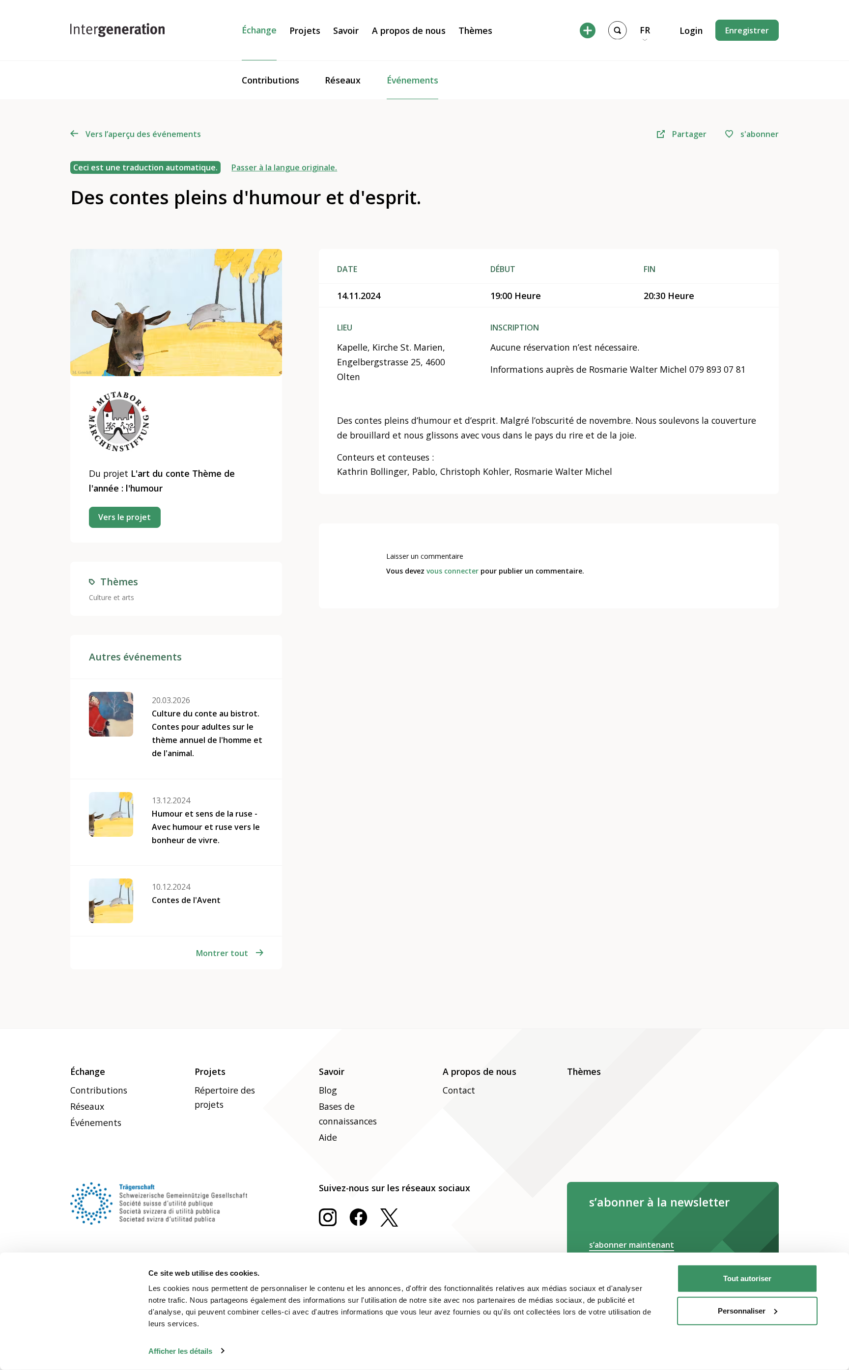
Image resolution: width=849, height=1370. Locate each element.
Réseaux (343, 80)
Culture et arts (111, 597)
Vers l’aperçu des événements (143, 134)
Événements (412, 80)
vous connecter (452, 570)
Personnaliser (741, 1310)
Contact (459, 1090)
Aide (328, 1137)
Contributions (270, 80)
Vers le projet (124, 517)
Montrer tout (222, 953)
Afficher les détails (180, 1350)
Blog (328, 1090)
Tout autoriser (747, 1278)
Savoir (346, 30)
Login (691, 30)
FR (645, 30)
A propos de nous (409, 30)
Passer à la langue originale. (284, 167)
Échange (259, 30)
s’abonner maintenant (631, 1244)
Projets (304, 30)
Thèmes (475, 30)
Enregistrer (747, 30)
